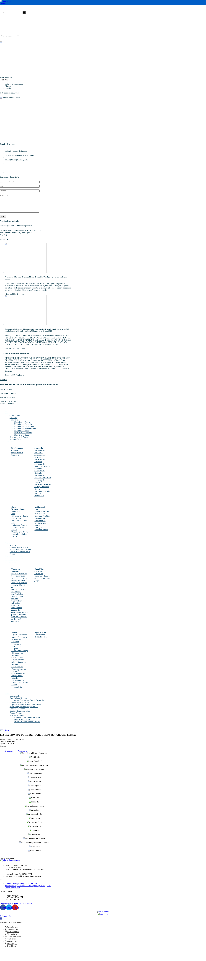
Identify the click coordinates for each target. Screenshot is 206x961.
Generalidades (15, 416)
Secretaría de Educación (39, 460)
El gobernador (17, 448)
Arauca (7, 413)
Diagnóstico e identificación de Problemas (25, 704)
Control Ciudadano (17, 713)
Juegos (37, 580)
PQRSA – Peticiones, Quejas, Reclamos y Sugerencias (19, 637)
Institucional (40, 507)
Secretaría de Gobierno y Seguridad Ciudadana (42, 466)
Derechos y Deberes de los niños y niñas (42, 577)
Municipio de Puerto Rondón (25, 428)
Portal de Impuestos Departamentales (19, 574)
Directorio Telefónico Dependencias (17, 353)
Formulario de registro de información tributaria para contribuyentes (19, 611)
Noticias (13, 545)
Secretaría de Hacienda (39, 472)
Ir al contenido (5, 916)
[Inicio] (4, 730)
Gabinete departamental (17, 451)
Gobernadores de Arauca (19, 437)
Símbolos (13, 418)
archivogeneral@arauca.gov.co (16, 160)
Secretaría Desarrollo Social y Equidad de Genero (42, 486)
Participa (8, 694)
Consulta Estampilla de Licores (18, 586)
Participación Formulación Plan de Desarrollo (27, 700)
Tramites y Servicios (15, 570)
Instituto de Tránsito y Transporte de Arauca (19, 527)
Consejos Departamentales (41, 528)
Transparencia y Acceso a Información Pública (19, 682)
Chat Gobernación (18, 673)
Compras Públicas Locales (19, 702)
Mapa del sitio (16, 687)
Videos (12, 554)
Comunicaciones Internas (19, 547)
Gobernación (10, 441)
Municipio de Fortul (21, 431)
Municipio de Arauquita (23, 424)
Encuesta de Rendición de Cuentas (27, 717)
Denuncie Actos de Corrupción (18, 670)
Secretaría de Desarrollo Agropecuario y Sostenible (40, 453)
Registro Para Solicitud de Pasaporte (16, 603)
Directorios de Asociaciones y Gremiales (40, 522)
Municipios (14, 420)
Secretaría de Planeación (39, 481)
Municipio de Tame (21, 435)
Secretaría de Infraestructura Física (42, 476)
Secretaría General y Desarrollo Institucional (42, 493)
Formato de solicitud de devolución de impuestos (19, 619)
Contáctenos (4, 80)
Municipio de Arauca (22, 422)
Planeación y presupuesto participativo (24, 707)
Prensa (7, 543)
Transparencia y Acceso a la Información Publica (14, 557)
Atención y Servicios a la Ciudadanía (13, 561)
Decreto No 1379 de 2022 (24, 720)
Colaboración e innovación (20, 711)
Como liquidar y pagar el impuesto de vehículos (19, 653)
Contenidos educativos (38, 572)
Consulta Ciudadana (17, 709)
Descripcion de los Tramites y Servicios (19, 581)
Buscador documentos (16, 642)
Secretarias (38, 448)
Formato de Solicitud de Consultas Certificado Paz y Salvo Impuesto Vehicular (19, 594)
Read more (21, 294)
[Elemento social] (1, 8)
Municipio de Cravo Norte (24, 426)
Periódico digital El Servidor (20, 550)
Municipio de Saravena (23, 433)
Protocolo (15, 455)
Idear (13, 514)
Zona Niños (39, 569)
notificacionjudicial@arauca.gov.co (18, 232)
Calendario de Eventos (18, 698)
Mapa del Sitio (15, 439)
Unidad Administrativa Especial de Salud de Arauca (19, 534)
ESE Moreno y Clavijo (19, 516)
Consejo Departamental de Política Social (42, 511)
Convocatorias (17, 666)
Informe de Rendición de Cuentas (27, 722)
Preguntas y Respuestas (16, 647)
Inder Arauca (16, 518)
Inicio (7, 411)
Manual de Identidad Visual (20, 552)
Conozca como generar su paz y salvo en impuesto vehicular (18, 660)
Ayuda (14, 633)
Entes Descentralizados (18, 508)
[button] (1, 918)
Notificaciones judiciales (17, 677)
